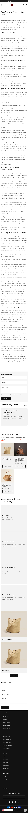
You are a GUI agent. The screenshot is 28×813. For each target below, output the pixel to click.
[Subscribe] (23, 797)
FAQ (3, 783)
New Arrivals (5, 716)
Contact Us (5, 780)
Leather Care (5, 789)
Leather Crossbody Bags (8, 541)
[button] (1, 5)
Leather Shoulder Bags (8, 595)
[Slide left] (11, 428)
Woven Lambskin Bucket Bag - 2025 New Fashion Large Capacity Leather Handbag (20, 460)
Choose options (7, 466)
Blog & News (5, 786)
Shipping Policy (6, 765)
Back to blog (15, 367)
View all (25, 405)
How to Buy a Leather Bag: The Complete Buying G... (12, 411)
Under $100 (5, 515)
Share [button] (3, 18)
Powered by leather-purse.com (16, 810)
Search (4, 757)
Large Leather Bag (6, 722)
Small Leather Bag (6, 725)
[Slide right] (16, 428)
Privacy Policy (5, 759)
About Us (4, 777)
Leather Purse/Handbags (8, 567)
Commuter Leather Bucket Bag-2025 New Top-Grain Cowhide (7, 485)
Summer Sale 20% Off (8, 670)
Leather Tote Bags (7, 639)
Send (5, 707)
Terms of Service (6, 768)
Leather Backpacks (6, 748)
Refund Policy (5, 762)
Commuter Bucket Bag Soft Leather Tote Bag (6, 459)
